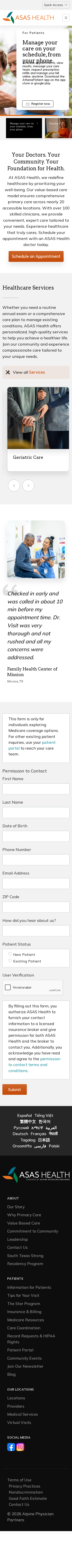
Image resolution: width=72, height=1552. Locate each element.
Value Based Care (23, 1209)
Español (24, 1101)
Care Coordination (23, 1314)
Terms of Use (19, 1466)
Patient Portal (20, 1336)
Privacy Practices (24, 1472)
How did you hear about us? (29, 906)
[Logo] (28, 18)
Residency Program (25, 1250)
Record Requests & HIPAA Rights (31, 1325)
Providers (15, 1392)
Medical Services (22, 1400)
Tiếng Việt (43, 1101)
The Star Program (23, 1290)
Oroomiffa (22, 1132)
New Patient (24, 941)
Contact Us (17, 1233)
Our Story (16, 1193)
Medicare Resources (25, 1306)
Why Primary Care (24, 1201)
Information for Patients (29, 1273)
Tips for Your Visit (23, 1281)
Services (37, 372)
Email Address (15, 859)
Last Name (12, 788)
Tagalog (27, 1126)
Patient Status (16, 930)
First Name (12, 765)
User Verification (18, 961)
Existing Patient (27, 947)
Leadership (17, 1225)
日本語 (44, 1126)
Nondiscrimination (26, 1478)
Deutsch (20, 1120)
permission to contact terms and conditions (34, 1051)
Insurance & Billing (24, 1298)
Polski (54, 1132)
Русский (21, 1114)
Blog (11, 1360)
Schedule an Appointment (36, 256)
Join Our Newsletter (25, 1352)
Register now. (40, 104)
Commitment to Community (32, 1217)
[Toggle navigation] (66, 17)
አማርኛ (37, 1114)
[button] (14, 486)
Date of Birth (14, 812)
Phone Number (16, 836)
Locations (16, 1384)
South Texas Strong (25, 1242)
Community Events (24, 1344)
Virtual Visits (19, 1408)
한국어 (45, 1107)
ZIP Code (10, 883)
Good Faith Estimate (28, 1484)
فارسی (40, 1132)
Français (38, 1120)
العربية (51, 1114)
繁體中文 (28, 1107)
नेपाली (53, 1120)
